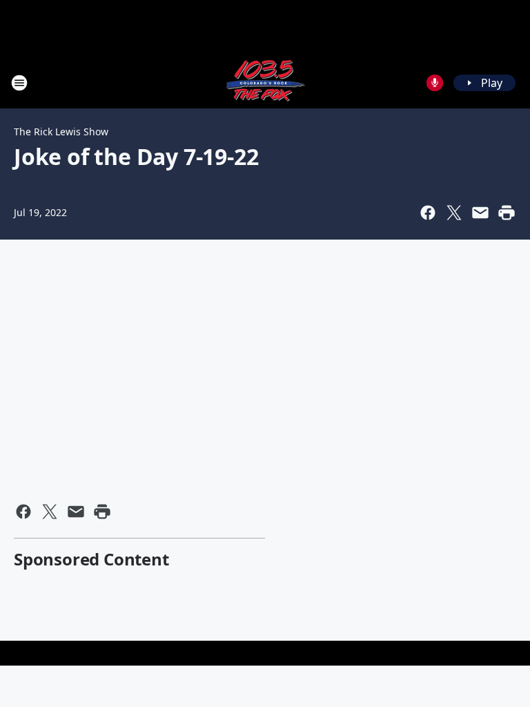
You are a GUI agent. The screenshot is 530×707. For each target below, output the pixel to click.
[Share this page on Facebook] (428, 212)
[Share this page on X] (454, 212)
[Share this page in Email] (480, 212)
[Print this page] (506, 212)
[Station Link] (265, 82)
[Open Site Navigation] (19, 83)
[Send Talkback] (434, 83)
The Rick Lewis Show (61, 131)
